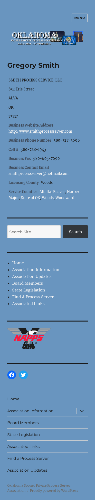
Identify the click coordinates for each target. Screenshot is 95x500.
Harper (73, 192)
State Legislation (28, 290)
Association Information (35, 269)
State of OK (30, 198)
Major (14, 198)
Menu (79, 18)
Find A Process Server (33, 296)
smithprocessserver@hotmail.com (38, 173)
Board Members (27, 283)
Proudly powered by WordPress (54, 491)
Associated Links (28, 303)
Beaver (59, 192)
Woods (48, 198)
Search (75, 231)
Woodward (65, 198)
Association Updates (31, 276)
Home (18, 262)
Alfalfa (45, 192)
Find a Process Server (28, 458)
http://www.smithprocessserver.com (40, 131)
